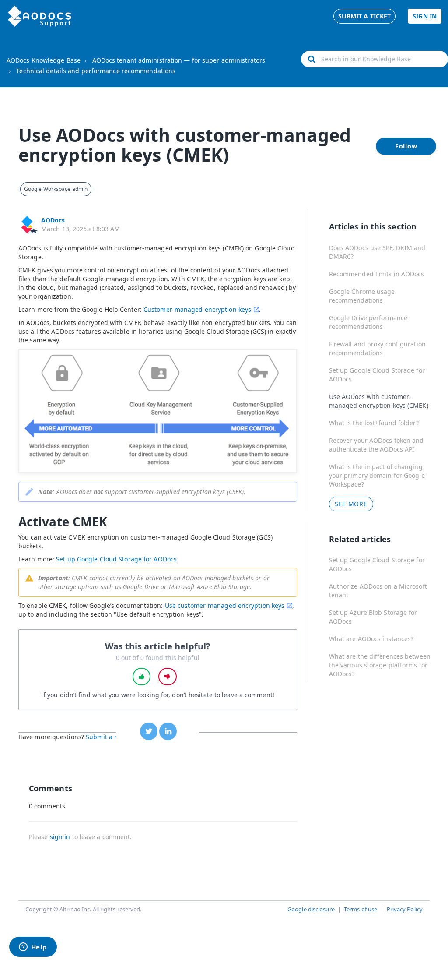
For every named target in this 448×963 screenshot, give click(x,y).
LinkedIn (168, 731)
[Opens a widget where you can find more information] (33, 948)
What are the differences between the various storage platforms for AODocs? (379, 665)
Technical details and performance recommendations (95, 71)
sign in (60, 836)
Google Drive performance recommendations (368, 322)
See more (351, 504)
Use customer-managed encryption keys (225, 605)
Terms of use (360, 909)
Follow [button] (406, 146)
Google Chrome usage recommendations (362, 295)
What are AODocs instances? (371, 639)
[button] (142, 676)
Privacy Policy (405, 909)
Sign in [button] (425, 16)
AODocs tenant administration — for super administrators (179, 60)
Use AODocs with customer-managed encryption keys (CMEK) (378, 400)
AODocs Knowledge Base (43, 60)
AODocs (53, 220)
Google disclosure (311, 909)
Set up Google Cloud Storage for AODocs (116, 559)
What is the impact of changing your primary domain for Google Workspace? (377, 475)
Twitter (149, 731)
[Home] (40, 16)
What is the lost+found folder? (374, 423)
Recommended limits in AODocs (376, 274)
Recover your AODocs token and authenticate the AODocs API (376, 444)
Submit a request (111, 737)
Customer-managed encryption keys (197, 309)
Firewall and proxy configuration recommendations (377, 348)
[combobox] (374, 59)
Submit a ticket (364, 16)
